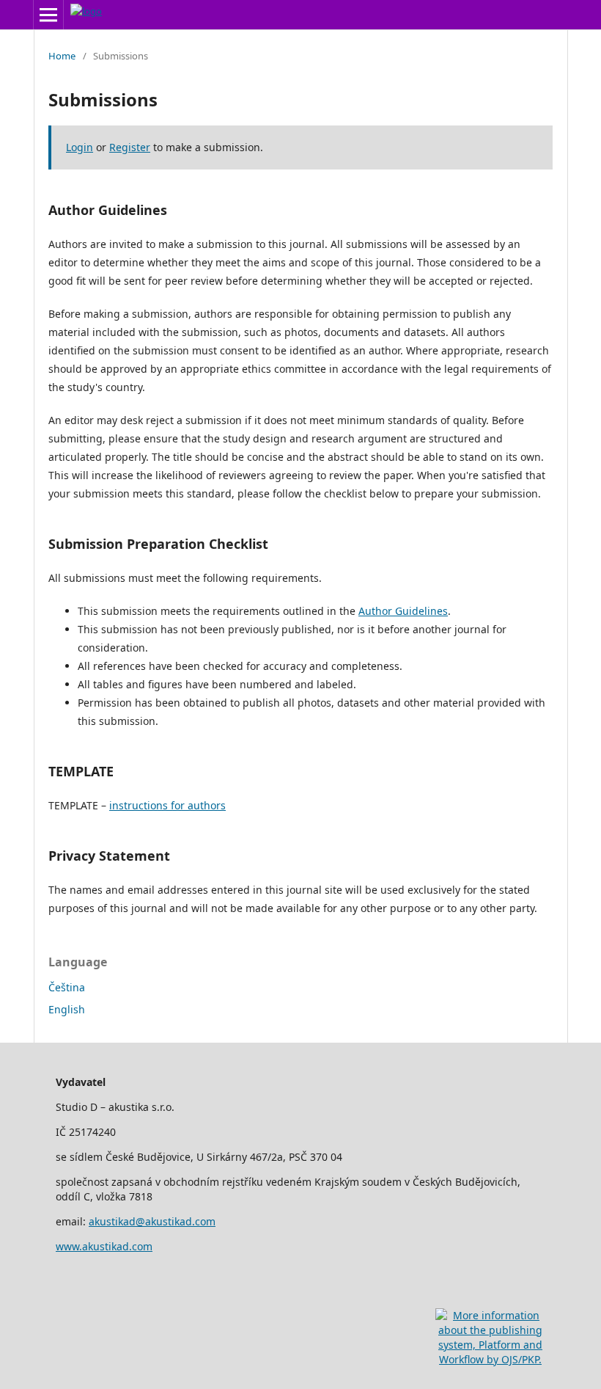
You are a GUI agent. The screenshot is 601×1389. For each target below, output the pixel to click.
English (66, 1009)
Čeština (66, 987)
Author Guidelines (403, 611)
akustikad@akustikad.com (152, 1221)
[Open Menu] (48, 14)
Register (129, 147)
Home (61, 55)
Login (79, 147)
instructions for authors (167, 805)
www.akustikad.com (104, 1246)
